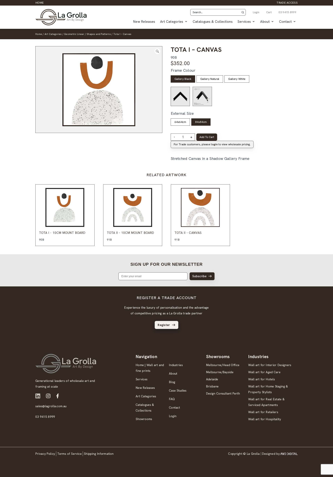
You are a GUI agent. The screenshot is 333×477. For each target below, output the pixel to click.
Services (244, 21)
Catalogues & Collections (213, 21)
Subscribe (199, 276)
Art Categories (171, 21)
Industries (176, 365)
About (265, 21)
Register (164, 325)
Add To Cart (206, 137)
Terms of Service (69, 454)
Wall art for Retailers (263, 412)
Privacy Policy (45, 454)
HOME (39, 3)
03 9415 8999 (287, 12)
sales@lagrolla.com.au (50, 406)
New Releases (144, 21)
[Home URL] (65, 363)
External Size (182, 113)
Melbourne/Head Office (222, 365)
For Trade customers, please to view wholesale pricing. (212, 144)
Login (256, 12)
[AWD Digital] (289, 453)
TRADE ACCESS (287, 3)
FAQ (172, 399)
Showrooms (144, 419)
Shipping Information (99, 454)
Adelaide (212, 379)
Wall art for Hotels (261, 379)
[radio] (183, 79)
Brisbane (212, 386)
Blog (172, 382)
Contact (285, 21)
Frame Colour (183, 70)
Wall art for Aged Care (264, 372)
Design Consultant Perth (223, 393)
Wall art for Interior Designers (269, 365)
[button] (243, 12)
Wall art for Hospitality (264, 419)
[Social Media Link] (37, 396)
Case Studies (178, 390)
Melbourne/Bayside (219, 372)
